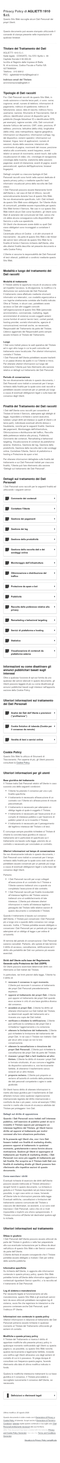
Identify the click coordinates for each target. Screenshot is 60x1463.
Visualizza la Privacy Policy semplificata (40, 1440)
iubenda (16, 1423)
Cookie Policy (23, 762)
